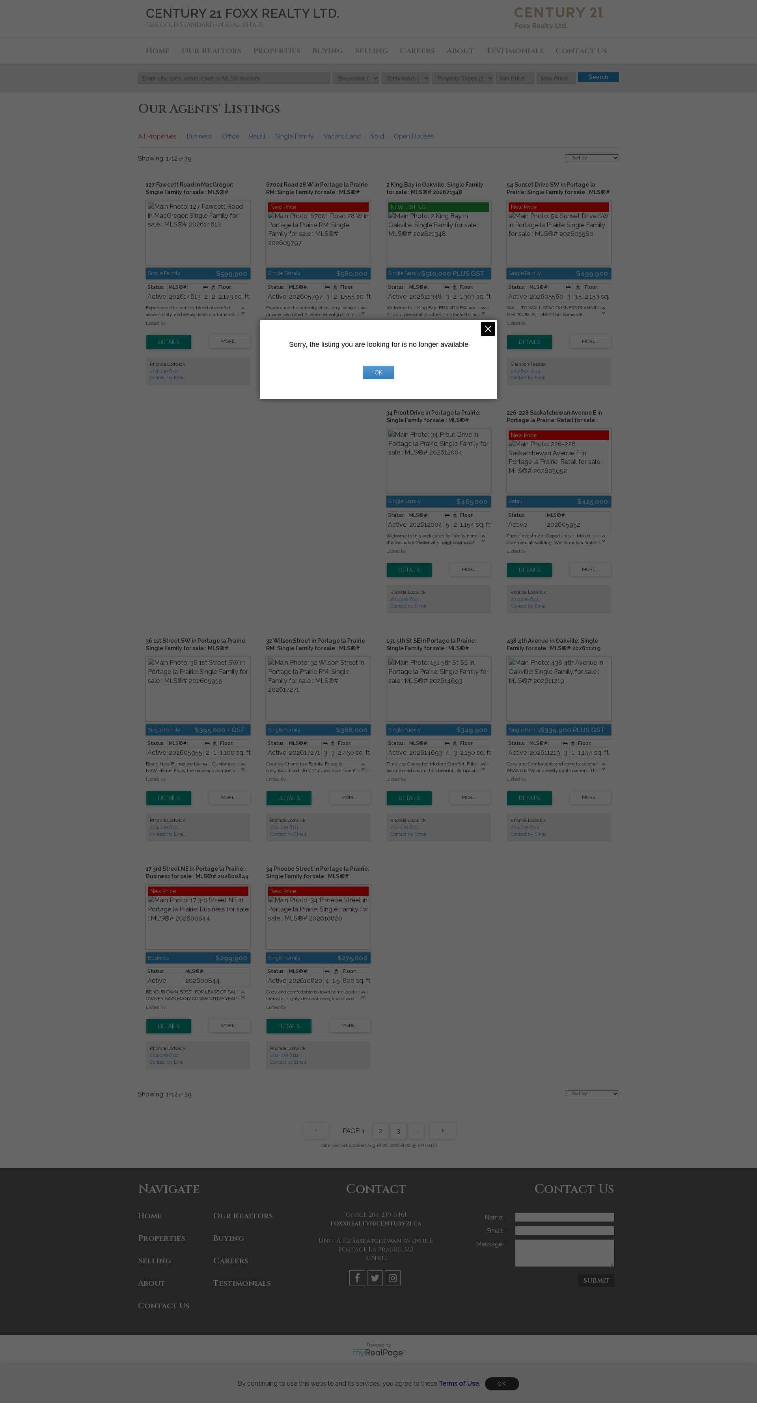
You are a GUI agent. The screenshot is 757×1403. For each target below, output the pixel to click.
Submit (597, 1280)
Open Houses (414, 136)
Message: (490, 1244)
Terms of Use (459, 1383)
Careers (417, 50)
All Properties (157, 136)
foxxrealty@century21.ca (375, 1223)
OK (502, 1384)
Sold (377, 136)
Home (158, 50)
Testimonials (515, 50)
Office (230, 136)
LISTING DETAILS (168, 342)
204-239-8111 (164, 371)
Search (598, 77)
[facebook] (358, 1279)
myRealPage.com (378, 1353)
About (460, 50)
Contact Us (581, 50)
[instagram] (394, 1279)
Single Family (294, 136)
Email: (495, 1231)
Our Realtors (211, 50)
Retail (257, 136)
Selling (371, 50)
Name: (495, 1217)
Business (199, 136)
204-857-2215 (525, 371)
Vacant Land (342, 136)
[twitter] (376, 1279)
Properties (276, 50)
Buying (327, 50)
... (416, 1131)
